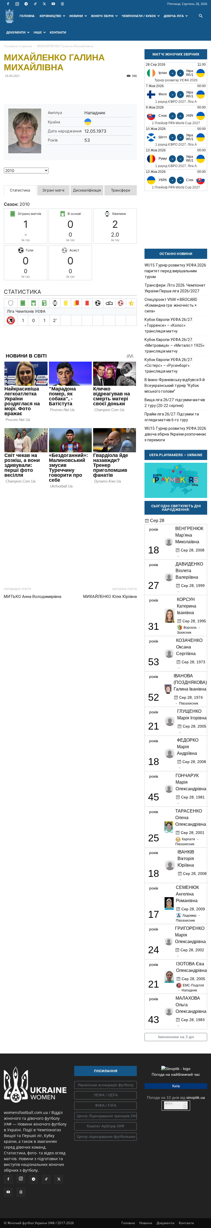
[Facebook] (8, 4)
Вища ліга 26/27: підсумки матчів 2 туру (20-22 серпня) (175, 403)
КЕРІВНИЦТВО (50, 16)
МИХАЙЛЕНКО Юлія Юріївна (110, 596)
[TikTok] (35, 4)
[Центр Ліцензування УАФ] (105, 1116)
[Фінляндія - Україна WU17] (176, 94)
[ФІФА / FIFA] (105, 1106)
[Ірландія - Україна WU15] (176, 73)
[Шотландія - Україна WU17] (176, 137)
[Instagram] (17, 4)
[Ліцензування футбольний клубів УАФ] (105, 1137)
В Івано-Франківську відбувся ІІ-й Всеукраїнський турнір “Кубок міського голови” (175, 385)
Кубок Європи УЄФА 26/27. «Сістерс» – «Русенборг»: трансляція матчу (169, 365)
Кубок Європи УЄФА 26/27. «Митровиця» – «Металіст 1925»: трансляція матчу (175, 345)
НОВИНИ (76, 16)
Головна (128, 1223)
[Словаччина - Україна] (176, 115)
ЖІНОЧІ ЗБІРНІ (102, 16)
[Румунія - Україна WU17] (176, 158)
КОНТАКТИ (58, 32)
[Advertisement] (70, 536)
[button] (200, 16)
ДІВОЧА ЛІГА (174, 16)
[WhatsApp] (59, 88)
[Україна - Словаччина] (176, 180)
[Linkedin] (72, 88)
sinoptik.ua (195, 1097)
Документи (165, 1223)
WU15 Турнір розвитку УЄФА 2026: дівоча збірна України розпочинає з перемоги (176, 434)
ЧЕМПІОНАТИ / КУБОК (139, 16)
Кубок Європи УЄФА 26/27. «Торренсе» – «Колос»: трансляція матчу (169, 325)
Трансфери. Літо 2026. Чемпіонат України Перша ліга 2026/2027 (175, 288)
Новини (145, 1223)
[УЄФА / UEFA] (105, 1095)
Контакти (186, 1223)
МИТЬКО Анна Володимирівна (32, 596)
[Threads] (62, 4)
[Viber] (47, 88)
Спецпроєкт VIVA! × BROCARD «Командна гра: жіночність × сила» (171, 305)
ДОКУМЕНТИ (16, 32)
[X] (44, 4)
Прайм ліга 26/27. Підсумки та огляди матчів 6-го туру (172, 417)
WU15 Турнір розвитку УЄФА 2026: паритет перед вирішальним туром (176, 271)
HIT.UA (169, 1103)
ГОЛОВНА (27, 16)
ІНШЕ (38, 32)
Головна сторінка (18, 46)
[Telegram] (26, 4)
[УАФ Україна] (105, 1085)
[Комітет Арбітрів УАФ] (105, 1126)
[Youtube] (53, 4)
